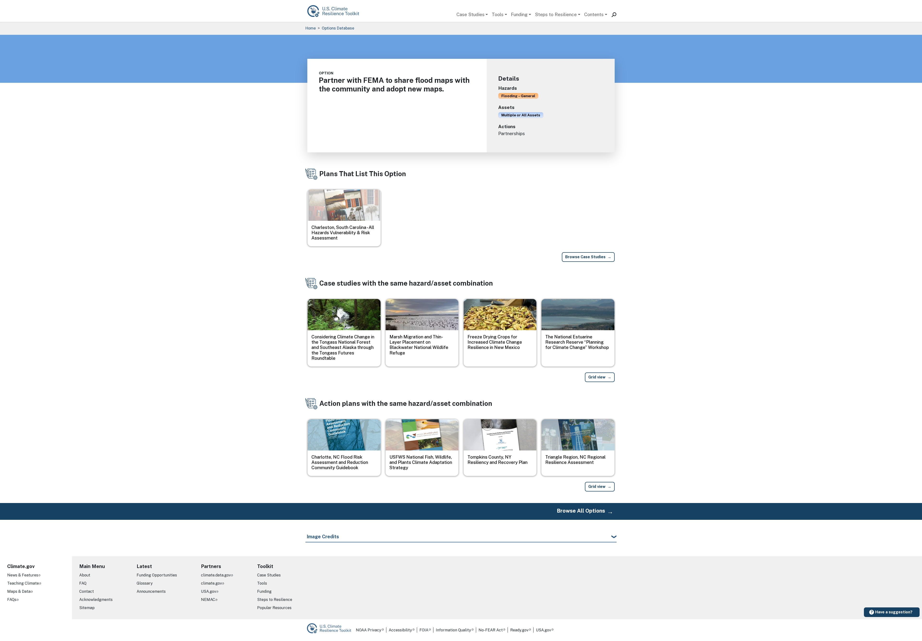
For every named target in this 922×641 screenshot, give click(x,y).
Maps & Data (18, 591)
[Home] (335, 11)
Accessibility (400, 630)
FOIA (423, 630)
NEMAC (208, 599)
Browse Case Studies (585, 257)
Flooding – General (518, 96)
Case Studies (470, 14)
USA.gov (208, 591)
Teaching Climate (23, 583)
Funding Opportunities (157, 575)
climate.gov (211, 583)
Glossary (145, 583)
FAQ (82, 583)
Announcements (151, 591)
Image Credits (323, 536)
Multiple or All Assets (520, 115)
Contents (594, 14)
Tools (497, 14)
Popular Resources (274, 607)
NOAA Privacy (368, 630)
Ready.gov (519, 630)
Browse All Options (581, 511)
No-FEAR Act (491, 630)
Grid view (597, 377)
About (84, 575)
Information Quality (453, 630)
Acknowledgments (96, 599)
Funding (519, 14)
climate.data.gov (216, 575)
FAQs (11, 599)
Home (310, 28)
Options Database (338, 28)
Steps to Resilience (556, 14)
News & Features (22, 575)
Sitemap (87, 607)
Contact (86, 591)
